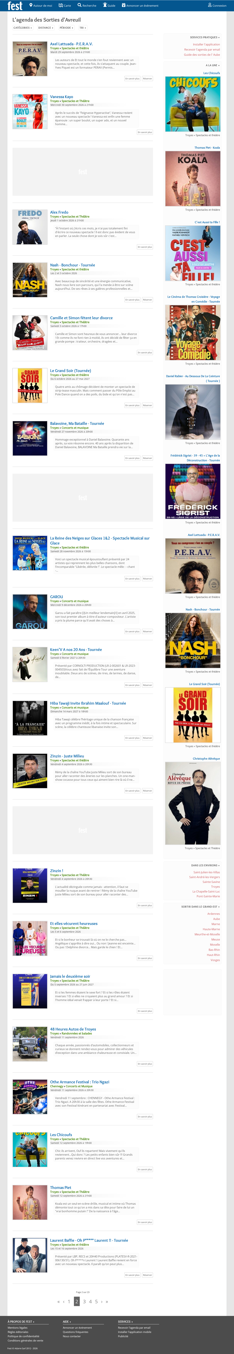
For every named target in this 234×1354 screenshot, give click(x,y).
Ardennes (213, 914)
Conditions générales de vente (25, 1340)
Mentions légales (17, 1327)
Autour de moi (42, 6)
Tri (83, 27)
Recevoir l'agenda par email (202, 49)
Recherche (89, 6)
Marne (216, 924)
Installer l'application (206, 44)
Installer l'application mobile (134, 1332)
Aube (216, 919)
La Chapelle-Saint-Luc (206, 891)
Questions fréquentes (75, 1332)
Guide (111, 6)
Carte (67, 6)
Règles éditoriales (18, 1332)
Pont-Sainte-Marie (208, 896)
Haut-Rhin (213, 955)
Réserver (147, 78)
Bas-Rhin (214, 950)
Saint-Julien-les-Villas (207, 872)
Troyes (215, 887)
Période (66, 27)
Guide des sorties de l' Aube (202, 55)
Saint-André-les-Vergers (204, 877)
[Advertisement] (83, 172)
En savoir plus (132, 78)
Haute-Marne (211, 929)
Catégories (23, 27)
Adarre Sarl (20, 1348)
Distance (46, 27)
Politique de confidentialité (23, 1336)
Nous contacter (72, 1336)
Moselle (215, 944)
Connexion (219, 6)
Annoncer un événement (142, 6)
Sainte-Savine (211, 882)
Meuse (215, 939)
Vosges (215, 960)
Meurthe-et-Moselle (207, 934)
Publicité (123, 1336)
